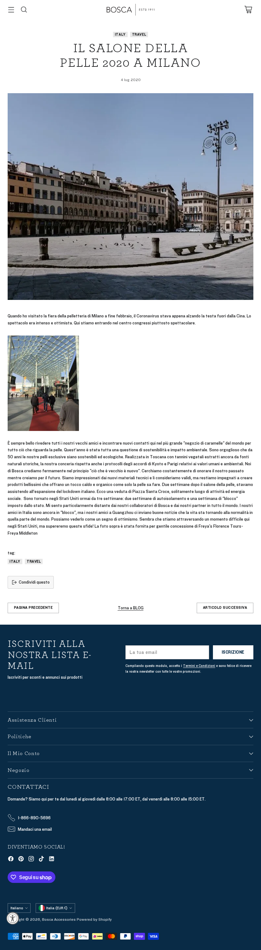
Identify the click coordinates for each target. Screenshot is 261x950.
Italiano (17, 908)
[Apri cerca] (23, 9)
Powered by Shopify (94, 919)
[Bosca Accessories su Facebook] (11, 860)
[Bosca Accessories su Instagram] (31, 860)
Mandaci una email (35, 829)
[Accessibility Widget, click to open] (12, 918)
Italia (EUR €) (56, 908)
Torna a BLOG (131, 608)
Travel (139, 34)
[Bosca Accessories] (130, 9)
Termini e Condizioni (199, 666)
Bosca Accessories (59, 919)
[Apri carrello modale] (248, 9)
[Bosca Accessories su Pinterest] (21, 860)
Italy (120, 34)
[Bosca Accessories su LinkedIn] (51, 860)
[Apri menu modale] (11, 9)
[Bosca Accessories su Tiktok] (41, 860)
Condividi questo (34, 582)
